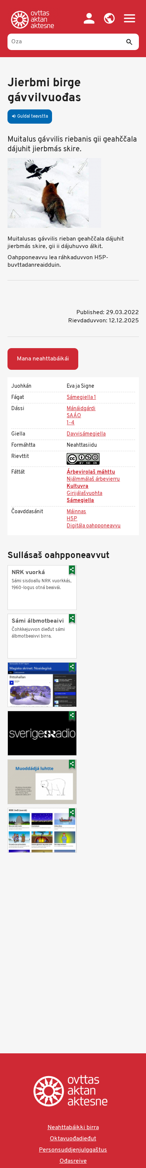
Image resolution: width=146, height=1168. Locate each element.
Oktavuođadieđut (73, 1139)
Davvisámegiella (86, 434)
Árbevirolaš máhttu (91, 472)
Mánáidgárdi (81, 408)
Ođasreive (73, 1161)
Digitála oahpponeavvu (94, 526)
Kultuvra (77, 486)
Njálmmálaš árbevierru (93, 479)
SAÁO (74, 415)
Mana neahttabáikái (43, 359)
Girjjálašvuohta (84, 493)
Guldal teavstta (30, 117)
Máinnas (76, 511)
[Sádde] (129, 41)
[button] (109, 18)
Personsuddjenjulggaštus (73, 1150)
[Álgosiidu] (34, 19)
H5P (72, 519)
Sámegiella (80, 500)
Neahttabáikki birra (73, 1127)
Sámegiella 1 (81, 397)
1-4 (70, 423)
